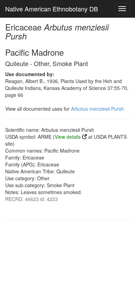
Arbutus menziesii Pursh (97, 108)
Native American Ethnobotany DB (51, 8)
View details (68, 136)
